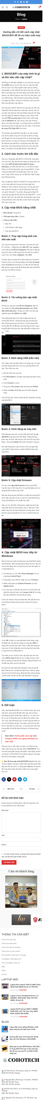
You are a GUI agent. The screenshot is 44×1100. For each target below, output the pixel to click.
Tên (3, 835)
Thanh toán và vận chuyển (11, 951)
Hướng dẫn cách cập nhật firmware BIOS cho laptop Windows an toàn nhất (21, 738)
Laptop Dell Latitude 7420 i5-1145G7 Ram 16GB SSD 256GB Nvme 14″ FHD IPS (25, 986)
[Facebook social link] (15, 2)
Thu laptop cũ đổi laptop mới (11, 959)
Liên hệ (4, 974)
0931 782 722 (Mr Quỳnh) (11, 1084)
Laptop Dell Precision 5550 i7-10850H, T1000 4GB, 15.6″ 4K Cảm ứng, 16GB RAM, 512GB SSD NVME (24, 1011)
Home (17, 19)
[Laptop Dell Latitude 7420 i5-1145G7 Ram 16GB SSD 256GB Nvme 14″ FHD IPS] (5, 987)
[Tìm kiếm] (7, 7)
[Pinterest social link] (21, 2)
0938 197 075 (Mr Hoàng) (11, 1073)
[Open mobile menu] (3, 7)
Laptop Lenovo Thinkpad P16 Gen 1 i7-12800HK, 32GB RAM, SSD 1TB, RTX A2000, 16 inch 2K (24, 998)
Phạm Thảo (15, 43)
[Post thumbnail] (5, 1029)
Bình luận (5, 810)
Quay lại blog (21, 789)
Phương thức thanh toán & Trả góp (14, 955)
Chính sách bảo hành (9, 943)
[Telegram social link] (27, 2)
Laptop (24, 19)
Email (4, 845)
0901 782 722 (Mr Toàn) (10, 1082)
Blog (3, 967)
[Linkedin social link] (24, 2)
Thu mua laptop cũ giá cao (11, 963)
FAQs (4, 970)
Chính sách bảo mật (9, 939)
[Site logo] (21, 7)
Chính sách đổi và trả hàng (11, 947)
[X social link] (17, 2)
